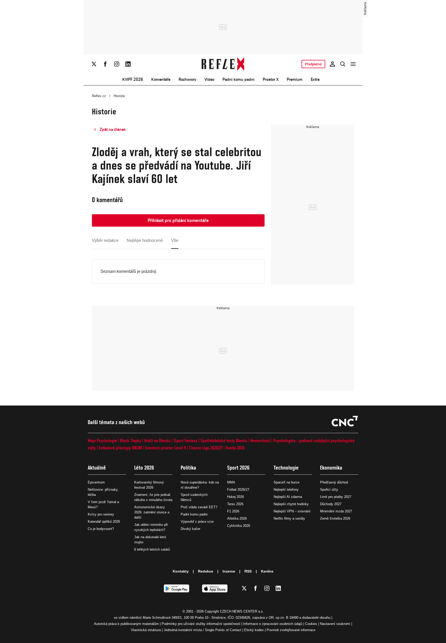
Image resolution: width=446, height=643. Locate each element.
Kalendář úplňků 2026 (104, 521)
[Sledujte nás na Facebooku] (105, 64)
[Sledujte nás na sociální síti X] (94, 64)
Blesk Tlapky (130, 440)
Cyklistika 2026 (238, 526)
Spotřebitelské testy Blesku (224, 440)
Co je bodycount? (101, 529)
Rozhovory (187, 79)
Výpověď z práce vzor (197, 521)
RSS (248, 571)
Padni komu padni (238, 79)
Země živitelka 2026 (335, 518)
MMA (231, 482)
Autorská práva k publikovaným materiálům (126, 624)
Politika (188, 467)
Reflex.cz (99, 96)
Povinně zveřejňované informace (291, 630)
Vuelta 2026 (235, 447)
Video (209, 79)
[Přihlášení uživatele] (332, 64)
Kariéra (267, 571)
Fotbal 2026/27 (238, 489)
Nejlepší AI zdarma (288, 497)
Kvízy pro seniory (101, 514)
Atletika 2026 (237, 518)
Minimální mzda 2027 (336, 511)
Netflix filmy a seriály (289, 518)
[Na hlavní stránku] (223, 64)
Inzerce (228, 571)
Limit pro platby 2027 (335, 497)
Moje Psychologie (102, 440)
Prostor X (270, 79)
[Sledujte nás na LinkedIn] (128, 64)
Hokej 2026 (235, 497)
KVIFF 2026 (132, 79)
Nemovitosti (260, 440)
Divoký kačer (190, 529)
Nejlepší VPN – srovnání (292, 511)
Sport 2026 (238, 467)
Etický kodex (254, 630)
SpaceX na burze (286, 482)
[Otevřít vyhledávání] (343, 64)
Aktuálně (97, 467)
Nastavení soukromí (335, 624)
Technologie (286, 467)
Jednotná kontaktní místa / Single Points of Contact (202, 630)
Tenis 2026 (235, 504)
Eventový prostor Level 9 (165, 447)
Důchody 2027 (330, 504)
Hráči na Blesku (157, 440)
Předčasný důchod (334, 482)
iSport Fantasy (185, 440)
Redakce (205, 571)
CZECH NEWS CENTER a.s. (242, 611)
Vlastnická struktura (146, 630)
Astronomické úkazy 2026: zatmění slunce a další (151, 512)
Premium (294, 79)
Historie (119, 96)
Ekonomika (331, 467)
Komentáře (160, 79)
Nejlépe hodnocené (145, 240)
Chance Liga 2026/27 (205, 447)
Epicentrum (96, 482)
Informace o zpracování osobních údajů (272, 624)
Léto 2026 (144, 467)
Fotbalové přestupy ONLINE (120, 447)
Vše (174, 240)
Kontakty (181, 571)
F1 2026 (233, 511)
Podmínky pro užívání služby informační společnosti (201, 624)
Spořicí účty (329, 489)
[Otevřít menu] (353, 64)
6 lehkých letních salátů (152, 549)
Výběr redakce (105, 240)
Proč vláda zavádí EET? (199, 507)
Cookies (311, 624)
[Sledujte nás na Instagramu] (117, 64)
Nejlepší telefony (286, 489)
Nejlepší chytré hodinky (291, 504)
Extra (315, 79)
